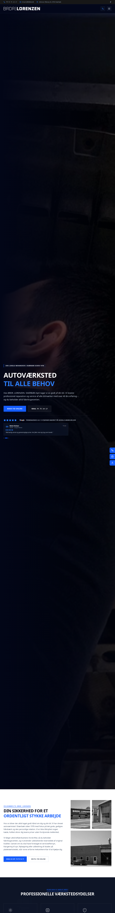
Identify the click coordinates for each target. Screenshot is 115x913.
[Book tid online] (112, 456)
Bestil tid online (38, 859)
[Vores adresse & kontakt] (112, 463)
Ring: (40, 409)
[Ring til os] (112, 450)
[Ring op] (103, 8)
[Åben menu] (109, 8)
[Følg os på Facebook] (110, 2)
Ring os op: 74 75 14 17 (15, 859)
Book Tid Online (14, 409)
